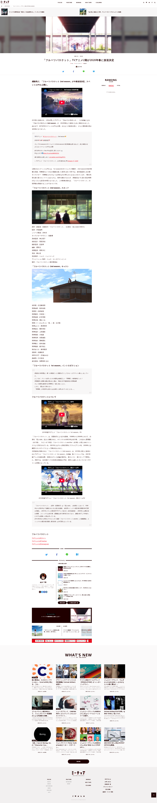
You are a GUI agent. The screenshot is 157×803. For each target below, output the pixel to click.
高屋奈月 (85, 63)
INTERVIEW (68, 781)
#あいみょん (49, 641)
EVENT (68, 783)
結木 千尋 (80, 66)
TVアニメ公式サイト (39, 538)
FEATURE (69, 2)
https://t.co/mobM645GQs (51, 153)
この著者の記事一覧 (73, 602)
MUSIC (49, 781)
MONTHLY (111, 85)
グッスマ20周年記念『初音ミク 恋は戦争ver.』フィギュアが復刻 (26, 12)
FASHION (49, 790)
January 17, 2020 (73, 161)
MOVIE (49, 783)
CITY (49, 792)
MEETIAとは (108, 779)
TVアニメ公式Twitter (39, 541)
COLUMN (99, 2)
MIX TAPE (88, 2)
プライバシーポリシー (108, 786)
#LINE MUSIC (40, 641)
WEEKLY (104, 85)
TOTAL (118, 85)
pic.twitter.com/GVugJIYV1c (57, 157)
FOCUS (60, 2)
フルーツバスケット (78, 63)
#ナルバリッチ (81, 641)
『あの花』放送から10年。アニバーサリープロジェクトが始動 (104, 12)
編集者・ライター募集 (108, 792)
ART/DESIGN (7, 6)
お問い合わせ (108, 781)
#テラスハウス (59, 641)
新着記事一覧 (108, 784)
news (72, 63)
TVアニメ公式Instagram (40, 544)
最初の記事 (62, 602)
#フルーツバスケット (50, 136)
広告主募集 (107, 789)
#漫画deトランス (70, 641)
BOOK (49, 788)
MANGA (78, 2)
